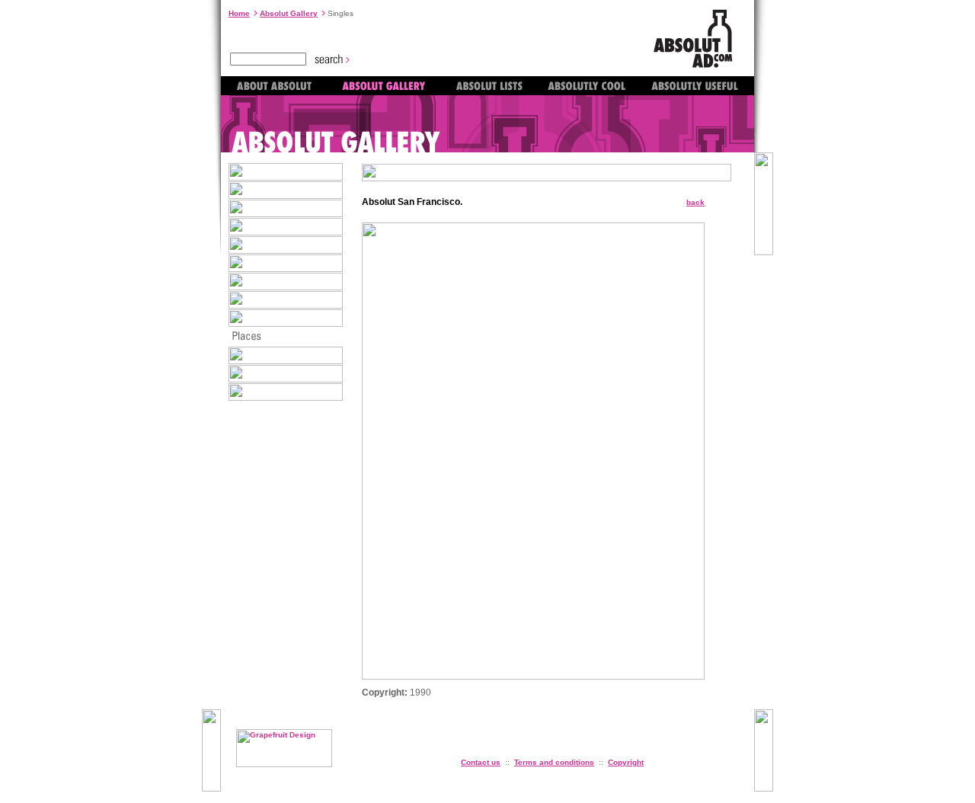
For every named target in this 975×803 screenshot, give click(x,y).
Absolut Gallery (289, 13)
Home (239, 13)
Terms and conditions (554, 762)
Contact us (480, 762)
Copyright (626, 762)
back (695, 202)
